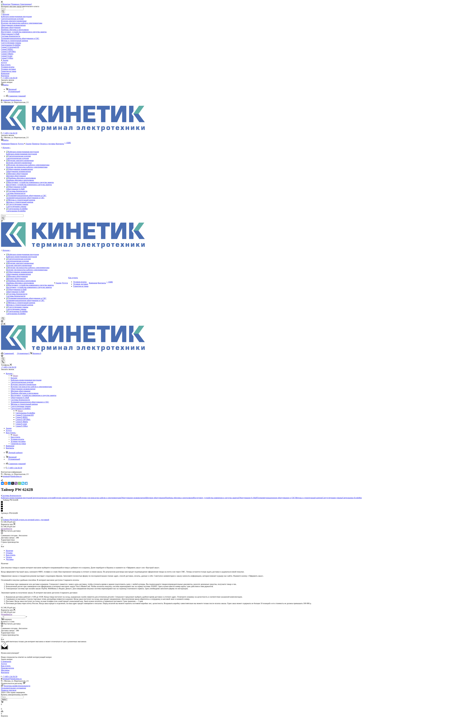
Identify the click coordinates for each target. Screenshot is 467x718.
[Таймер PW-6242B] (25, 520)
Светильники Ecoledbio (25, 413)
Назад (15, 376)
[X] (12, 483)
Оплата (9, 557)
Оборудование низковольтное (133, 498)
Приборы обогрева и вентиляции (179, 498)
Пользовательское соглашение (13, 688)
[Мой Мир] (9, 483)
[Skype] (22, 483)
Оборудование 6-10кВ (248, 498)
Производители (7, 668)
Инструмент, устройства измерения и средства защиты (216, 498)
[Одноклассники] (5, 483)
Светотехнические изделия (43, 498)
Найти (4, 699)
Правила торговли (8, 690)
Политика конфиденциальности (17, 686)
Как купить (15, 437)
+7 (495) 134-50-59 (9, 78)
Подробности (6, 529)
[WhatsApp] (19, 483)
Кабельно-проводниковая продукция (16, 498)
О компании (6, 661)
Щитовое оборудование (155, 498)
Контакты (5, 672)
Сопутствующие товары (332, 498)
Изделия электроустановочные (67, 498)
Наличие (9, 551)
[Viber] (16, 483)
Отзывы (9, 553)
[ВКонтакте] (2, 483)
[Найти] (3, 11)
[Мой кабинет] (2, 322)
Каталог (14, 378)
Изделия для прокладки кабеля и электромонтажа (100, 498)
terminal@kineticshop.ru (12, 100)
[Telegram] (26, 483)
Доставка (9, 559)
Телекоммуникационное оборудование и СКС (276, 498)
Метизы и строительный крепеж (308, 498)
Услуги (4, 664)
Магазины (5, 670)
